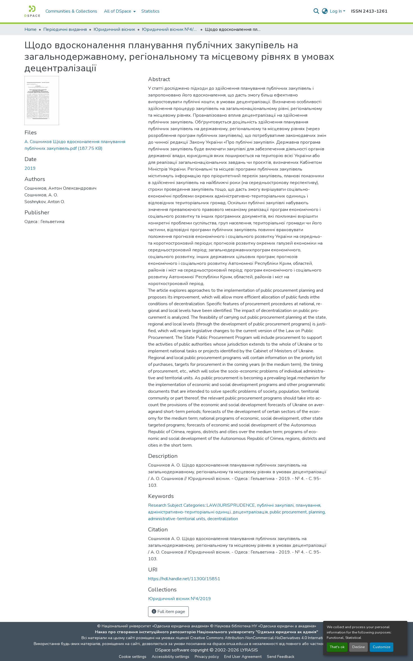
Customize (381, 646)
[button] (32, 11)
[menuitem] (119, 11)
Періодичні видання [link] (65, 29)
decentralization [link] (222, 519)
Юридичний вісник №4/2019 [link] (170, 29)
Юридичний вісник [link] (114, 29)
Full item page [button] (170, 612)
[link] (82, 145)
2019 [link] (30, 168)
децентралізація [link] (250, 512)
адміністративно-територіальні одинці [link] (189, 512)
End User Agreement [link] (243, 656)
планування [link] (308, 505)
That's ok (337, 646)
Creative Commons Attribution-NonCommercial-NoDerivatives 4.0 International (260, 638)
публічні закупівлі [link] (275, 505)
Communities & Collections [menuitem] (71, 11)
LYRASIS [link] (249, 650)
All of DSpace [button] (117, 11)
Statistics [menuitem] (150, 11)
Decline (358, 646)
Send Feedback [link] (280, 656)
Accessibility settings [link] (170, 656)
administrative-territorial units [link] (176, 519)
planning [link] (317, 512)
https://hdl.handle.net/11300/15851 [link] (184, 579)
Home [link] (30, 29)
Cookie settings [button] (132, 656)
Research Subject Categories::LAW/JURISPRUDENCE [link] (201, 505)
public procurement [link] (288, 512)
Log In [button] (336, 11)
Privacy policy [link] (207, 656)
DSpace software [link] (172, 650)
